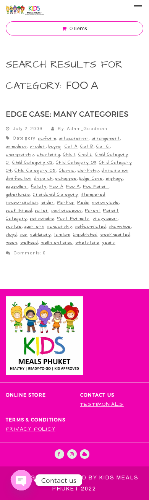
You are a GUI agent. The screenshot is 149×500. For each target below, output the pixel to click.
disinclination (115, 170)
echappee (66, 178)
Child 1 (69, 154)
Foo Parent (96, 186)
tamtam (62, 234)
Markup (66, 202)
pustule (14, 226)
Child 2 (85, 154)
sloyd (11, 234)
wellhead (29, 242)
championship (20, 154)
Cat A (71, 146)
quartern (34, 226)
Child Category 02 (32, 162)
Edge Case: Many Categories (67, 113)
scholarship (59, 226)
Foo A (56, 186)
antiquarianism (74, 138)
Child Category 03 (76, 162)
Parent (93, 210)
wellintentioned (57, 242)
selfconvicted (90, 226)
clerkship (88, 170)
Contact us (97, 394)
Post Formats (73, 218)
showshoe (120, 226)
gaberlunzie (18, 194)
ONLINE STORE (26, 394)
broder (38, 146)
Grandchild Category (55, 194)
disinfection (18, 178)
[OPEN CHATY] (21, 480)
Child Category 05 (35, 170)
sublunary (40, 234)
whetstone (87, 242)
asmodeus (16, 146)
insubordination (22, 202)
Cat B (87, 146)
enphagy (114, 178)
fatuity (39, 186)
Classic (67, 170)
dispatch (43, 178)
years (108, 242)
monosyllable (105, 202)
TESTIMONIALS (102, 404)
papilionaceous (66, 210)
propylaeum (105, 218)
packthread (19, 210)
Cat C (103, 146)
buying (55, 146)
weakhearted (115, 234)
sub (24, 234)
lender (48, 202)
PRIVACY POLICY (30, 429)
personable (42, 218)
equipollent (17, 186)
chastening (48, 154)
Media (83, 202)
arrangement (106, 138)
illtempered (93, 194)
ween (11, 242)
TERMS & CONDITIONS (36, 419)
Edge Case (91, 178)
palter (42, 210)
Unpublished (85, 234)
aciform (47, 138)
